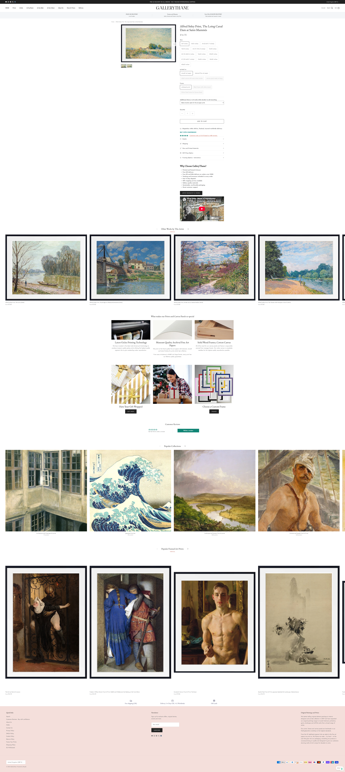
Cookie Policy (10, 736)
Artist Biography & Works (191, 193)
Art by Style (40, 8)
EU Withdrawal (10, 748)
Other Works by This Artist (172, 228)
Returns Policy (10, 739)
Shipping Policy (10, 745)
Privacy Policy (10, 731)
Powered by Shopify (21, 767)
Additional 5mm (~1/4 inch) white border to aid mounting (198, 100)
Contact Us (9, 728)
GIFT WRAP (130, 411)
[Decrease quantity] (182, 113)
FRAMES (214, 411)
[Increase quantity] (192, 113)
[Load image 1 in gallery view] (148, 43)
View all (172, 231)
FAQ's (8, 725)
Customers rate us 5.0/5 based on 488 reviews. (204, 136)
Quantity (182, 110)
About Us (60, 8)
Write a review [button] (188, 430)
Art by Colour (51, 8)
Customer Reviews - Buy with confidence (18, 719)
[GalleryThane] (172, 8)
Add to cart (202, 121)
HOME (7, 8)
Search (8, 717)
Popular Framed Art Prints (172, 548)
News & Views (71, 8)
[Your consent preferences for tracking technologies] (342, 769)
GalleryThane (13, 767)
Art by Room (30, 8)
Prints (14, 8)
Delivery (81, 8)
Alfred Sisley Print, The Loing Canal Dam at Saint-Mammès (129, 22)
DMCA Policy (10, 733)
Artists (21, 8)
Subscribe (157, 730)
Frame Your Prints (11, 742)
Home (112, 22)
